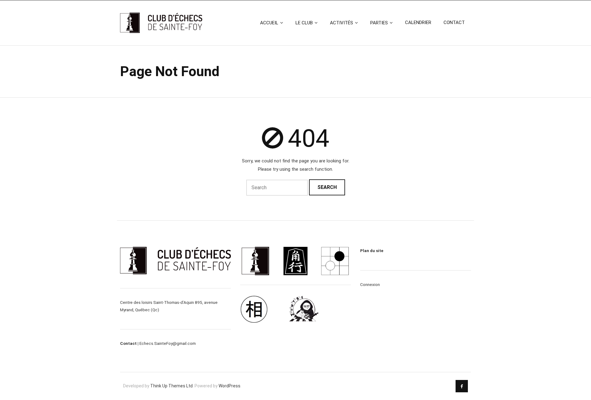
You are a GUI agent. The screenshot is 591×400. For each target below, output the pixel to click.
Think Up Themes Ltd (171, 385)
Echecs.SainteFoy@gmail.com (167, 343)
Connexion (370, 284)
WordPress (229, 385)
